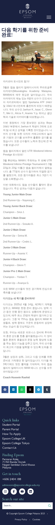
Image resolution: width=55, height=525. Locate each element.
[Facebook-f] (14, 491)
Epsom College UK (13, 438)
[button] (5, 389)
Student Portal (11, 425)
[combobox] (24, 505)
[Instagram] (5, 491)
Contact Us (9, 448)
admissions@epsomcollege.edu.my (21, 485)
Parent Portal (10, 429)
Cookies (36, 520)
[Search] (50, 505)
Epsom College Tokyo (15, 443)
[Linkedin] (31, 491)
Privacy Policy (21, 520)
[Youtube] (22, 491)
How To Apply (11, 434)
